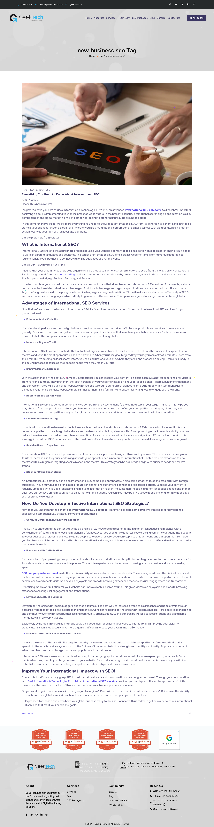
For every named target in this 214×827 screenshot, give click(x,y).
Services (110, 18)
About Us (99, 18)
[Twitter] (176, 4)
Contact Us (174, 18)
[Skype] (194, 4)
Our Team (125, 18)
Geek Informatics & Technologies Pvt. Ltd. (53, 681)
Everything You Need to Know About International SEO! (61, 194)
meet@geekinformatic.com (95, 771)
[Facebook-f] (170, 4)
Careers (161, 18)
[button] (196, 18)
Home (88, 18)
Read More (27, 713)
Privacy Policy (115, 805)
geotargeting (67, 274)
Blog (152, 18)
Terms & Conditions (118, 800)
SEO (48, 190)
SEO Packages (140, 18)
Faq (69, 796)
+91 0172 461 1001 (90, 767)
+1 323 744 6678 (90, 763)
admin (41, 190)
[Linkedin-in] (188, 4)
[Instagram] (182, 4)
